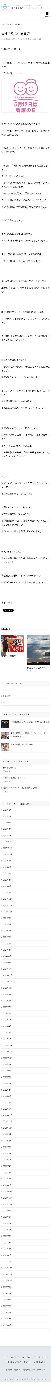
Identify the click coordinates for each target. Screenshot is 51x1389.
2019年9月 (7, 1287)
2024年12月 (8, 899)
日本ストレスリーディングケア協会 (17, 39)
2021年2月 (7, 1179)
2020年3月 (7, 1249)
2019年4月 (7, 1319)
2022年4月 (7, 1090)
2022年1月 (7, 1109)
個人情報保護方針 (13, 1370)
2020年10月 (8, 1204)
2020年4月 (7, 1242)
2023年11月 (8, 982)
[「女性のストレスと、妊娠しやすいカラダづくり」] (5, 721)
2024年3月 (7, 956)
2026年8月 (7, 810)
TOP (5, 1357)
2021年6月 (7, 1153)
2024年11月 (8, 905)
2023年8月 (7, 1001)
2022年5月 (7, 1083)
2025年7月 (7, 867)
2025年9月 (7, 861)
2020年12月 (8, 1192)
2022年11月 (8, 1052)
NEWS (5, 702)
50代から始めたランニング (14, 778)
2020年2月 (7, 1255)
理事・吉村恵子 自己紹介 (22, 744)
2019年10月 (8, 1281)
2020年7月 (7, 1223)
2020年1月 (7, 1261)
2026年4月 (7, 829)
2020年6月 (7, 1230)
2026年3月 (7, 835)
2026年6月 (7, 816)
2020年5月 (7, 1236)
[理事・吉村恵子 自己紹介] (5, 744)
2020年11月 (8, 1198)
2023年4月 (7, 1026)
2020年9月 (7, 1211)
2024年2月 (7, 963)
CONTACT (39, 1362)
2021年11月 (8, 1121)
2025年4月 (7, 880)
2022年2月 (7, 1102)
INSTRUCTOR (13, 1362)
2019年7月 (7, 1300)
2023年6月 (7, 1013)
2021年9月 (7, 1134)
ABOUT (15, 1357)
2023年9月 (7, 994)
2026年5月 (7, 823)
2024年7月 (7, 931)
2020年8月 (7, 1217)
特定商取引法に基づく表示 (34, 1370)
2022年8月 (7, 1064)
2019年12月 (8, 1268)
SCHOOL (27, 1357)
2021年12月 (8, 1115)
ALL (5, 690)
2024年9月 (7, 918)
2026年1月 (7, 842)
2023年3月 (7, 1032)
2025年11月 (8, 848)
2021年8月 (7, 1141)
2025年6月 (7, 873)
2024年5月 (7, 943)
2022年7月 (7, 1071)
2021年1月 (7, 1185)
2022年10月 (8, 1058)
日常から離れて (8, 656)
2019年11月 (8, 1274)
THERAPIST (41, 1357)
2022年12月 (8, 1045)
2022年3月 (7, 1096)
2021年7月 (7, 1147)
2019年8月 (7, 1293)
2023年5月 (7, 1020)
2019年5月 (7, 1312)
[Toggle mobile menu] (47, 14)
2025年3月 (7, 886)
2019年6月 (7, 1306)
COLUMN (7, 696)
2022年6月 (7, 1077)
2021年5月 (7, 1160)
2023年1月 (7, 1039)
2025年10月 (8, 854)
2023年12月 (8, 975)
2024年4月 (7, 950)
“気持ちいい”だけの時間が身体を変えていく (21, 788)
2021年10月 (8, 1128)
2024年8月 (7, 924)
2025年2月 (7, 892)
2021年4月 (7, 1166)
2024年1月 (7, 969)
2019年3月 (7, 1325)
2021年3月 (7, 1172)
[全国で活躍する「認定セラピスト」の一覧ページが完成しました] (5, 733)
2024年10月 (8, 912)
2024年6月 (7, 937)
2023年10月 (8, 988)
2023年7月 (7, 1007)
